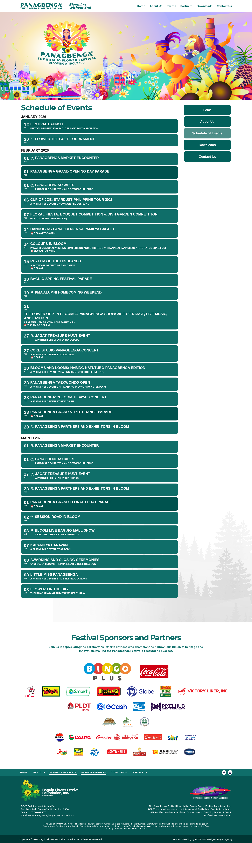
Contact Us (224, 6)
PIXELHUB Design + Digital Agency (213, 839)
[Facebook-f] (224, 772)
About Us (156, 6)
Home (141, 6)
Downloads (204, 6)
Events (171, 6)
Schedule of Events (207, 133)
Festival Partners (93, 772)
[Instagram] (230, 772)
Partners (186, 6)
